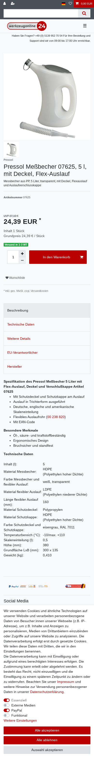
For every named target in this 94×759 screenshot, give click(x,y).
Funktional (19, 715)
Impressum (65, 682)
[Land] (63, 3)
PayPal (16, 710)
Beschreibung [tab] (17, 310)
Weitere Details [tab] (18, 338)
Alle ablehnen (47, 740)
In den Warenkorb (56, 257)
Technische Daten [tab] (20, 324)
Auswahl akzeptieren (47, 750)
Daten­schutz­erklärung (47, 692)
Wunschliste (16, 278)
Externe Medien (23, 705)
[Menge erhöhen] (22, 253)
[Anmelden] (5, 3)
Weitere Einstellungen (20, 720)
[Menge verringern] (22, 260)
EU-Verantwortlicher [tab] (22, 352)
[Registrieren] (13, 3)
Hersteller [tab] (14, 366)
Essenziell (19, 700)
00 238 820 (56, 417)
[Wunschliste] (70, 3)
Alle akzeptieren (47, 730)
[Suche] (84, 13)
